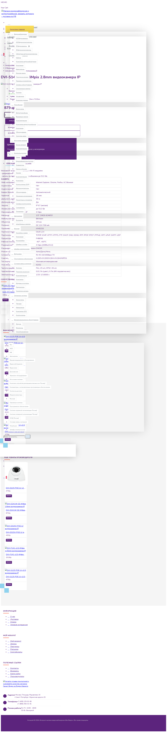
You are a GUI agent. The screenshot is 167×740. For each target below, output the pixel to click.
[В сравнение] (12, 302)
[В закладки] (8, 354)
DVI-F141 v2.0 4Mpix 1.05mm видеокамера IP (16, 554)
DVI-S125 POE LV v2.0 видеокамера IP (16, 576)
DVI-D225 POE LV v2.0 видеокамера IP (16, 488)
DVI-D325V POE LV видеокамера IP (16, 532)
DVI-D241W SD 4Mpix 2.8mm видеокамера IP (16, 510)
